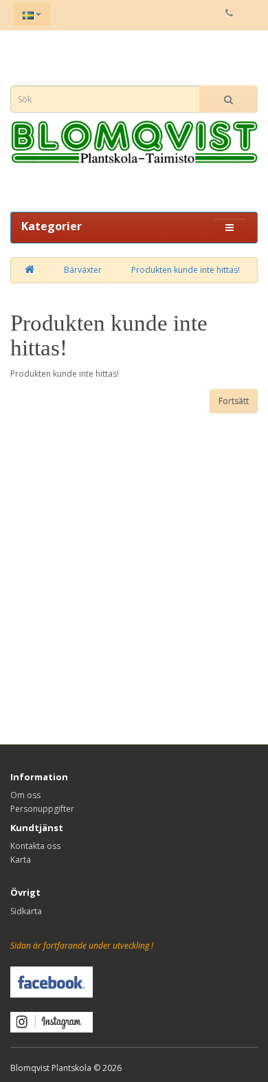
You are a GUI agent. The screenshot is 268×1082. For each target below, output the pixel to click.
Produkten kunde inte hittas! (185, 270)
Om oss (25, 795)
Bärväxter (83, 270)
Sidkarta (26, 911)
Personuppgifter (42, 809)
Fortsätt (234, 401)
